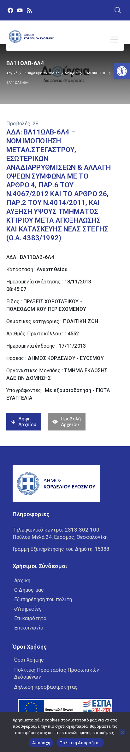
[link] (122, 71)
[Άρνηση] (122, 732)
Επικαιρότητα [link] (30, 618)
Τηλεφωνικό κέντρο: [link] (56, 530)
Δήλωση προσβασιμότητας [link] (46, 687)
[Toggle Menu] (115, 39)
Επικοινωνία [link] (28, 628)
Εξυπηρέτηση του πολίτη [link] (41, 73)
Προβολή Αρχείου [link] (71, 421)
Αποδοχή (41, 742)
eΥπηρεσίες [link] (28, 609)
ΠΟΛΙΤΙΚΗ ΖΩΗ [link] (95, 73)
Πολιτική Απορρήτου (80, 742)
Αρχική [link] (11, 73)
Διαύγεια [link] (71, 73)
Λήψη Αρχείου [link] (27, 421)
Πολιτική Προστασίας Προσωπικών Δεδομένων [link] (56, 673)
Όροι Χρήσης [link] (29, 660)
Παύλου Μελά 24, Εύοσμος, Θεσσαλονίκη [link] (60, 537)
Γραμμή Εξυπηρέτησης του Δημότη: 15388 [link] (61, 549)
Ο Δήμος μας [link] (29, 590)
